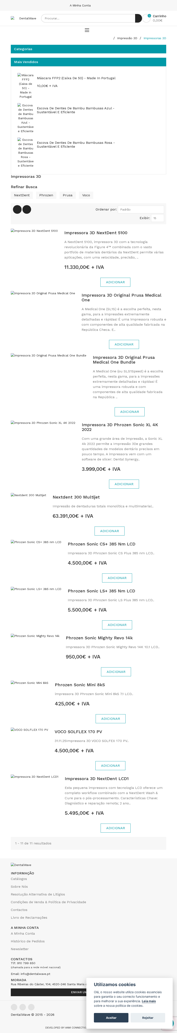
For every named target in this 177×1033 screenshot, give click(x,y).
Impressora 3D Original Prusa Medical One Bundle (124, 360)
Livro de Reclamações (29, 917)
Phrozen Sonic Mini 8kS (80, 684)
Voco (86, 195)
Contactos (19, 910)
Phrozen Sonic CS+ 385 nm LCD (101, 544)
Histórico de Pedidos (28, 941)
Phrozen (46, 195)
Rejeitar (147, 1017)
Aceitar (111, 1017)
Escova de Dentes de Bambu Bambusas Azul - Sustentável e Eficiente (75, 110)
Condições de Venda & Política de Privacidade (48, 902)
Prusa (68, 195)
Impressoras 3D (155, 38)
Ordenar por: (106, 209)
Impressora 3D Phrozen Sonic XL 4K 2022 (120, 427)
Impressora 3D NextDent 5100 (95, 232)
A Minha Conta (81, 5)
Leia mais (149, 1001)
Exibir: (145, 218)
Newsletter (20, 949)
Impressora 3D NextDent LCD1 (97, 778)
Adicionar (115, 282)
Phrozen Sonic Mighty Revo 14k (99, 637)
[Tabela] (17, 209)
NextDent (22, 195)
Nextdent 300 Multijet (76, 497)
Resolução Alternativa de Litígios (38, 894)
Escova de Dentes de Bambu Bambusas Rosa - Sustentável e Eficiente (76, 145)
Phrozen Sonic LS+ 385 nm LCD (101, 590)
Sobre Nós (19, 886)
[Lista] (26, 209)
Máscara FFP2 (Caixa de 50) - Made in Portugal (76, 78)
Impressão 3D (127, 38)
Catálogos (19, 879)
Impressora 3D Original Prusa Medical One (121, 297)
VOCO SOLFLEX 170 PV (78, 731)
